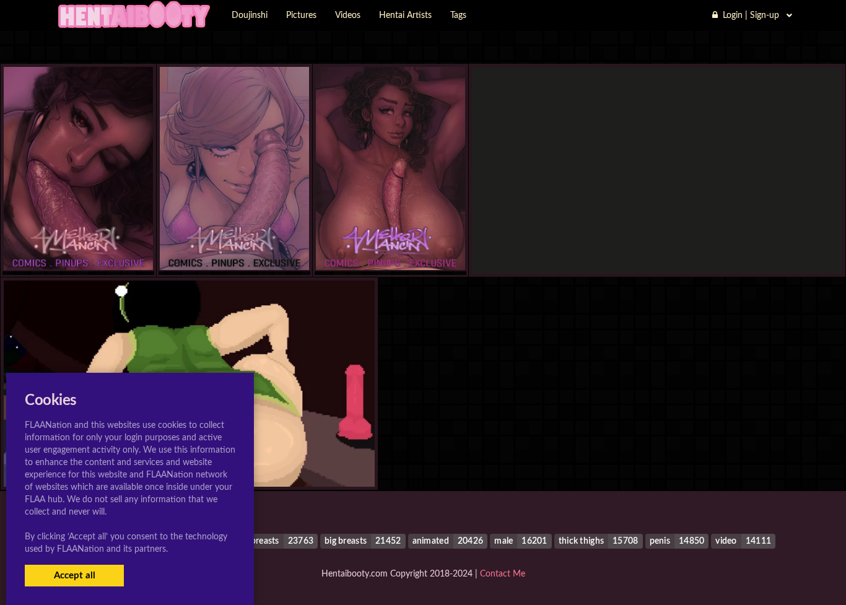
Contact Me (502, 574)
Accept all (74, 575)
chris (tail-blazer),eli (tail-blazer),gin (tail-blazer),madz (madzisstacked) (657, 248)
